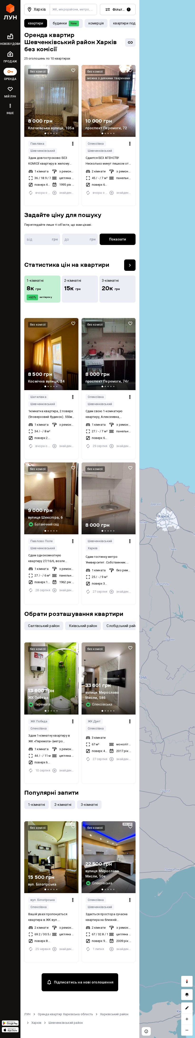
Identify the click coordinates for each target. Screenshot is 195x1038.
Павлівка (37, 143)
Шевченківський (42, 150)
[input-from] (42, 239)
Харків (93, 548)
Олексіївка (96, 143)
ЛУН (27, 1014)
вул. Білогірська (42, 900)
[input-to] (80, 239)
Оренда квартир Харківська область (65, 1014)
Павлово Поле (41, 541)
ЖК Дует (94, 721)
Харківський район (114, 1014)
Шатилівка (38, 397)
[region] (167, 519)
